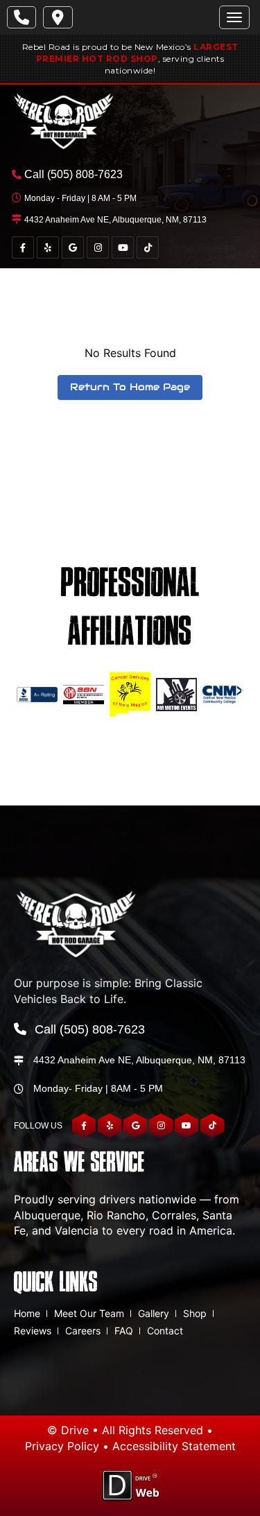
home (27, 1313)
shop (195, 1313)
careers (83, 1330)
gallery (153, 1313)
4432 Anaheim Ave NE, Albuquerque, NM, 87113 (115, 220)
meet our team (89, 1313)
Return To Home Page (130, 387)
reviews (32, 1330)
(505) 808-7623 (85, 174)
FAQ (123, 1330)
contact (165, 1330)
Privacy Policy (62, 1446)
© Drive (68, 1430)
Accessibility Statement (174, 1446)
